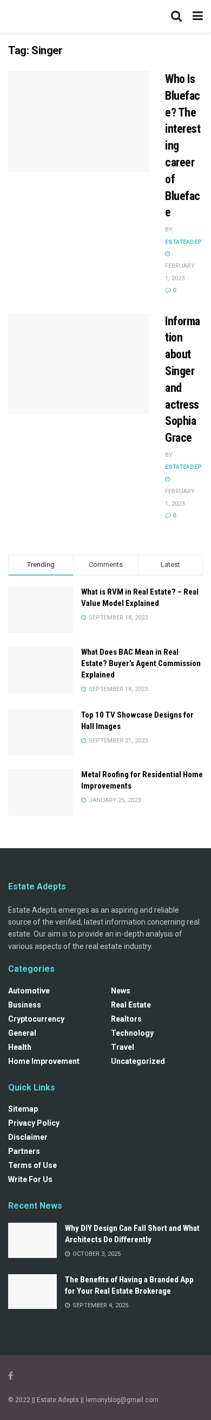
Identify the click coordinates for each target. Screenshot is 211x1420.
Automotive (29, 990)
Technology (132, 1033)
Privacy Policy (34, 1123)
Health (19, 1047)
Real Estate (131, 1005)
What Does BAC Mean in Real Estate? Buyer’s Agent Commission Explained (141, 663)
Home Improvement (44, 1061)
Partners (24, 1151)
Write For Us (30, 1179)
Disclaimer (28, 1137)
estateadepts (187, 242)
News (120, 990)
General (22, 1033)
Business (24, 1005)
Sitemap (23, 1109)
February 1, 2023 (180, 271)
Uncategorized (138, 1061)
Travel (122, 1047)
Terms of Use (32, 1165)
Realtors (126, 1019)
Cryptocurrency (36, 1019)
